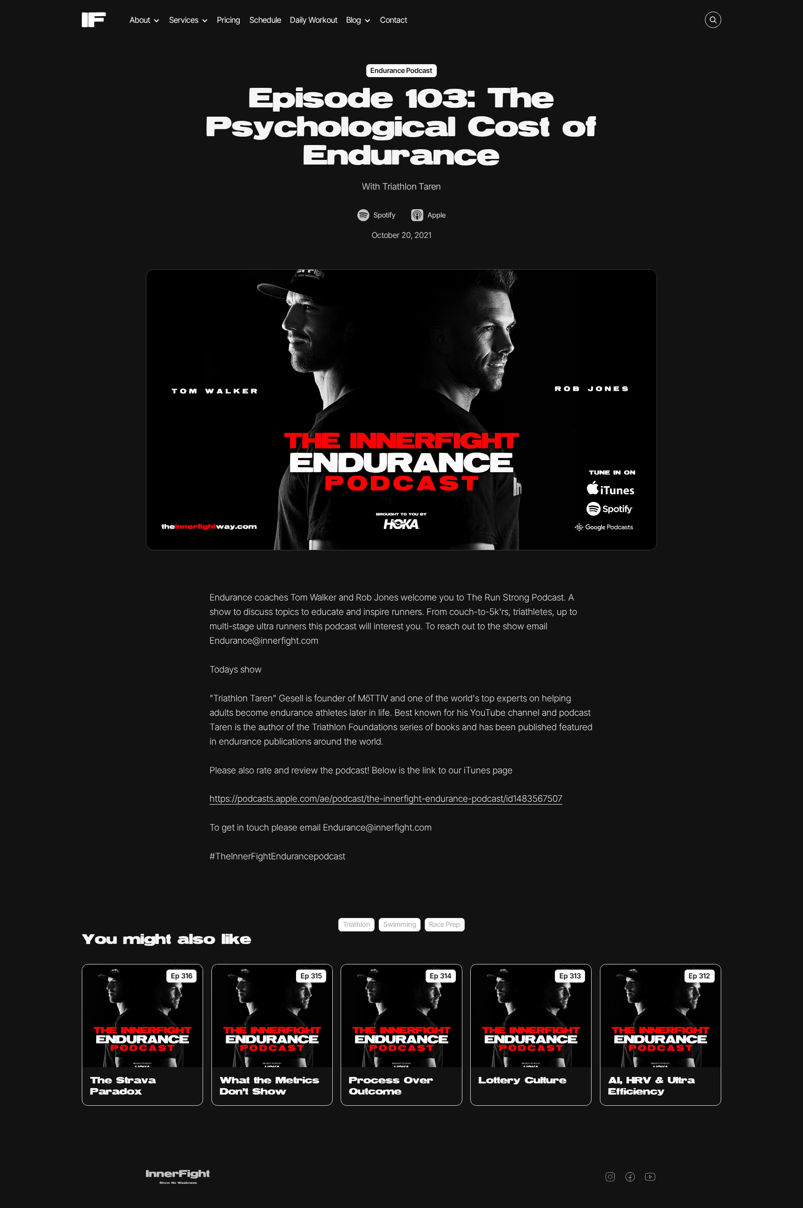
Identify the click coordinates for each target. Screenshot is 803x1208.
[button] (145, 20)
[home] (94, 20)
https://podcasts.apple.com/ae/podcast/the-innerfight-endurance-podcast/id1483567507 (386, 798)
